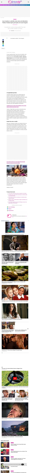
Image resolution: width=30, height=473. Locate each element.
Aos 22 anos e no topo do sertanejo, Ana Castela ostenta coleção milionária (18, 198)
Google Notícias (10, 210)
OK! (22, 464)
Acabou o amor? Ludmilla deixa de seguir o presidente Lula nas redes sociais (18, 200)
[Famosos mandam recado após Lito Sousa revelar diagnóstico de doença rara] (5, 459)
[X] (3, 42)
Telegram (9, 208)
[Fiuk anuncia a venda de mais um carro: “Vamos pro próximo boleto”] (5, 466)
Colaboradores (12, 30)
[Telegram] (3, 45)
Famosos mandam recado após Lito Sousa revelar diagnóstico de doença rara (18, 459)
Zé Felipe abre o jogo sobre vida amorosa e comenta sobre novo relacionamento (18, 195)
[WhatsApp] (3, 43)
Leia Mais (19, 464)
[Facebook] (3, 40)
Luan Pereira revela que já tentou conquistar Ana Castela (17, 193)
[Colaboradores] (9, 30)
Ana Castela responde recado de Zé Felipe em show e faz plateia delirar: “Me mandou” (18, 202)
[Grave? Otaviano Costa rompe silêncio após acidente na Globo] (5, 445)
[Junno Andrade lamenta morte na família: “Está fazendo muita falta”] (5, 452)
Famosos (3, 17)
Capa (1, 17)
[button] (26, 2)
